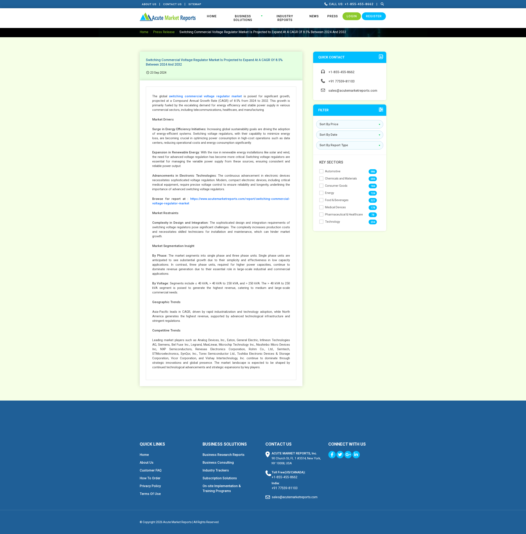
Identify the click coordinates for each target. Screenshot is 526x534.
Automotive (332, 171)
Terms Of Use (150, 494)
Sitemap (194, 4)
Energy (329, 193)
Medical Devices (335, 207)
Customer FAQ (150, 470)
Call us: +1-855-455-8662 (351, 4)
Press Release (164, 32)
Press (332, 16)
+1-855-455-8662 (341, 72)
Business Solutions (242, 18)
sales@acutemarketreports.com (352, 91)
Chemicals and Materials (341, 178)
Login (352, 16)
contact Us (172, 4)
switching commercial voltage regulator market (205, 96)
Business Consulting (218, 462)
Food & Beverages (336, 200)
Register (374, 16)
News (314, 16)
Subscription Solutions (220, 478)
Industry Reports (285, 18)
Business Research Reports (224, 455)
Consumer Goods (336, 185)
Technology (332, 221)
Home (212, 16)
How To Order (150, 478)
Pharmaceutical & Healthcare (344, 214)
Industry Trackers (216, 470)
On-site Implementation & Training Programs (222, 488)
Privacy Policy (150, 486)
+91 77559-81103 (341, 81)
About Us (149, 4)
